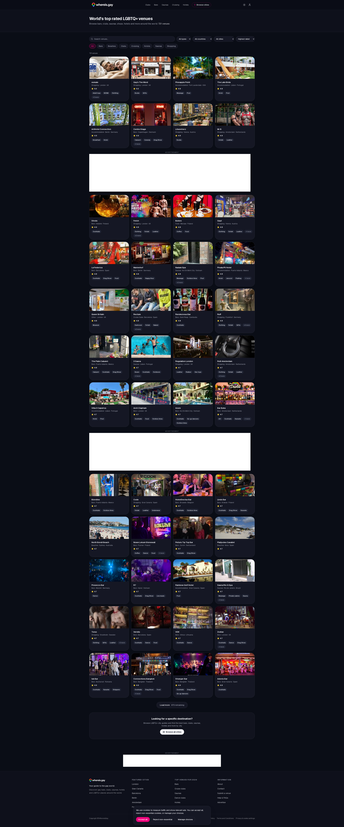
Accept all (143, 819)
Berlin (134, 798)
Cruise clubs (180, 788)
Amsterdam (137, 802)
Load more (172, 705)
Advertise (221, 802)
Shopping (171, 46)
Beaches (112, 46)
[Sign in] (249, 4)
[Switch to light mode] (244, 4)
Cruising (175, 5)
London (135, 784)
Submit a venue (224, 793)
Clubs (147, 5)
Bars (156, 5)
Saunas (165, 5)
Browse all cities (173, 732)
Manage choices (185, 819)
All (92, 46)
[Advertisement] (169, 173)
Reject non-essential (162, 819)
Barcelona (136, 793)
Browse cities (203, 5)
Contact (220, 788)
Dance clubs (180, 798)
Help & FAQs (222, 798)
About (220, 784)
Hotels (186, 5)
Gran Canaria (137, 788)
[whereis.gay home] (102, 5)
